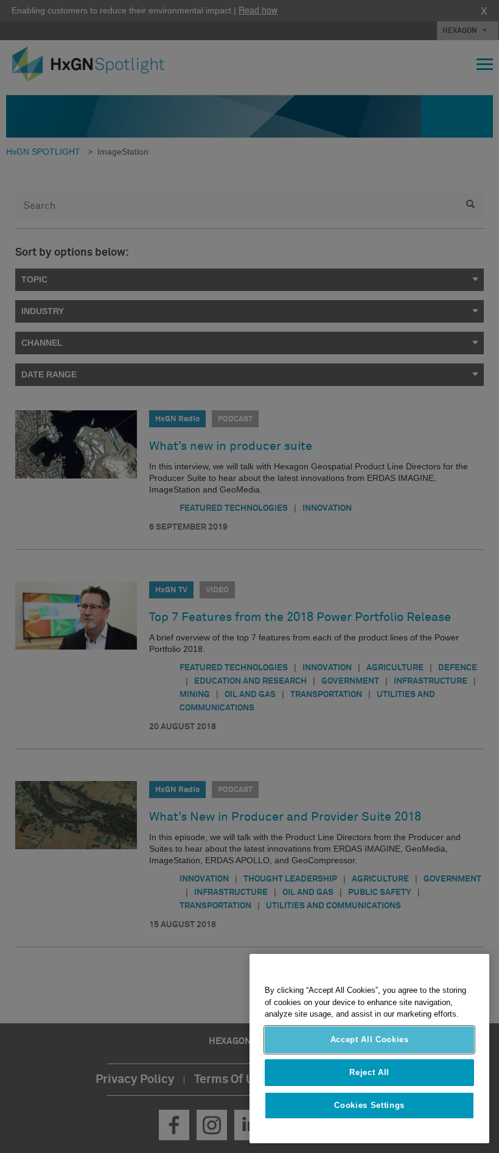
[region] (369, 1048)
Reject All (369, 1072)
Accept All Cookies (369, 1039)
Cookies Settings (369, 1105)
